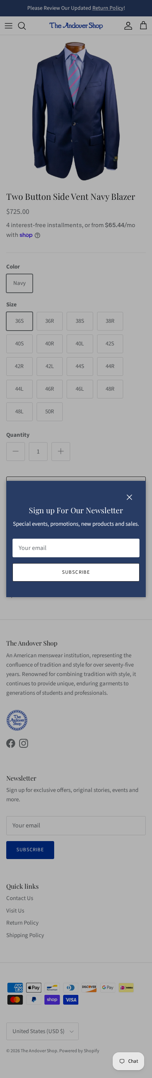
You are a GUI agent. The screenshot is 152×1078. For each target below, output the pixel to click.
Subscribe (76, 572)
